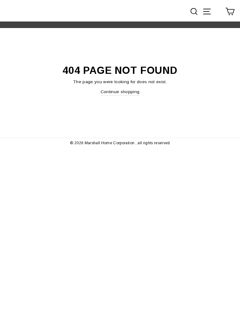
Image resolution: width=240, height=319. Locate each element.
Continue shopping (120, 91)
